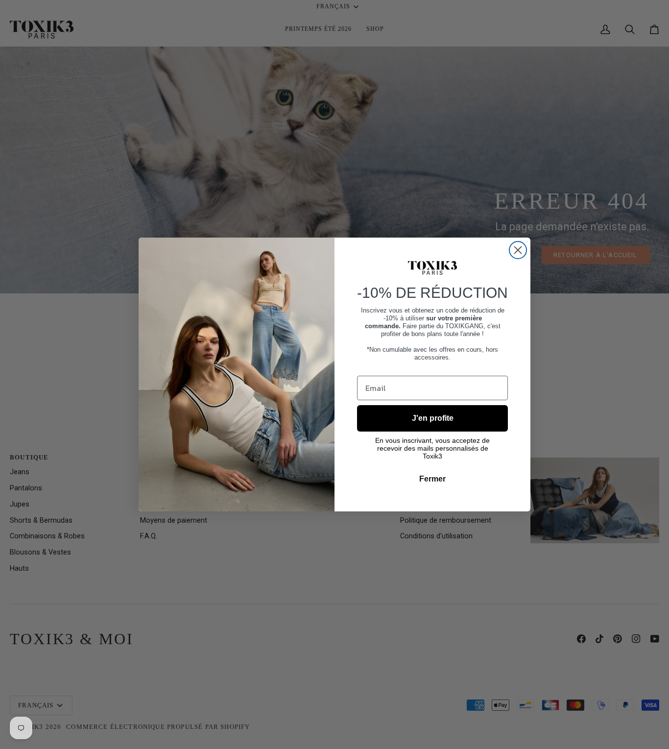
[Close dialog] (517, 250)
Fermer (432, 479)
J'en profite (433, 418)
